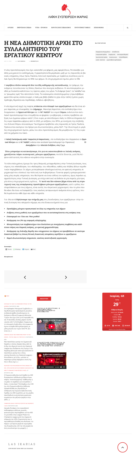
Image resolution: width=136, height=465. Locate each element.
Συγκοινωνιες (113, 57)
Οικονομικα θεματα (122, 54)
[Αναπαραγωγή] (39, 333)
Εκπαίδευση (115, 52)
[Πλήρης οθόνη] (64, 333)
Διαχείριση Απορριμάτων (103, 52)
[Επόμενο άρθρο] (66, 277)
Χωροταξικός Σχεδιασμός (61, 27)
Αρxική (10, 27)
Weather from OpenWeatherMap (117, 329)
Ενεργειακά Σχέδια (24, 27)
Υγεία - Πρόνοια (100, 60)
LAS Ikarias (22, 444)
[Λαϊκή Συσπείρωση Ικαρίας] (68, 12)
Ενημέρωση (34, 61)
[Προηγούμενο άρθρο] (24, 277)
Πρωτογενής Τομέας (82, 27)
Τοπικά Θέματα (123, 57)
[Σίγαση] (61, 333)
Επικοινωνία (99, 27)
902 (7, 296)
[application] (51, 326)
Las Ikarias (21, 61)
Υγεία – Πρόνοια (41, 27)
